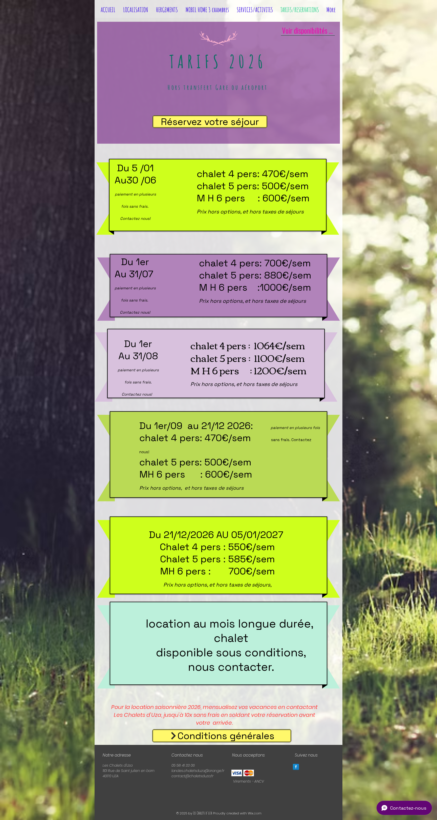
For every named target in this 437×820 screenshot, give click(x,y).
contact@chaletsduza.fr (192, 776)
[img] (236, 773)
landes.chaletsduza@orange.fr (197, 770)
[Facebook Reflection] (296, 767)
